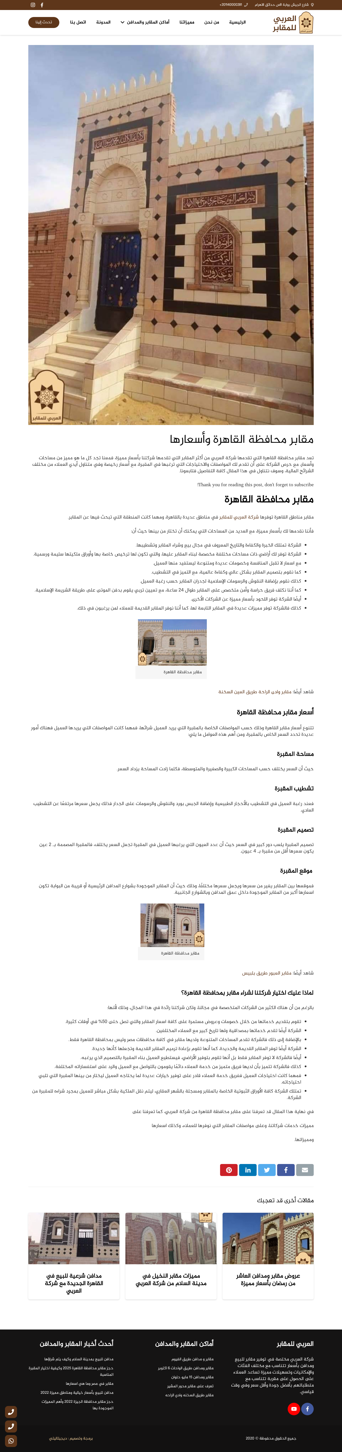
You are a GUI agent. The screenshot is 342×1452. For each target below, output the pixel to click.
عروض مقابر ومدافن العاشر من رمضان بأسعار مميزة (268, 1280)
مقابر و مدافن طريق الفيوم (193, 1359)
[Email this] (305, 1170)
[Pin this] (229, 1170)
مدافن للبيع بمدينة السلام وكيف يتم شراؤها (78, 1359)
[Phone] (11, 1412)
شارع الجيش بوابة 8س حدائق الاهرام (282, 5)
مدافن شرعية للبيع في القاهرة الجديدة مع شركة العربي (74, 1283)
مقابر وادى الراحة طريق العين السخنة (254, 692)
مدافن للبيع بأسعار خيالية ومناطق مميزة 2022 (77, 1393)
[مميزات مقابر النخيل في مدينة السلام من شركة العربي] (171, 1238)
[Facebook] (41, 5)
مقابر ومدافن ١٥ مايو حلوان (192, 1377)
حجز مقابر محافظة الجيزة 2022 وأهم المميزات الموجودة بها (77, 1405)
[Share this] (286, 1170)
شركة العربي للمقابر (239, 517)
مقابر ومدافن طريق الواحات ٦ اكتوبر (186, 1368)
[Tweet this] (267, 1170)
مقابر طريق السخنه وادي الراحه (189, 1395)
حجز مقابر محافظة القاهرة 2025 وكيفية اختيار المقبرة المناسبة (71, 1371)
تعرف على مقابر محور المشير (190, 1386)
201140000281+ (231, 5)
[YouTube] (294, 1409)
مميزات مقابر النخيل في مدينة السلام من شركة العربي (171, 1280)
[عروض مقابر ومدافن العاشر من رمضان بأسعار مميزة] (268, 1238)
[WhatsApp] (11, 1441)
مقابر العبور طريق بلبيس (266, 973)
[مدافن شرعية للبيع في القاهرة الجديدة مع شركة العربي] (73, 1238)
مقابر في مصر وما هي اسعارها (89, 1383)
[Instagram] (32, 5)
